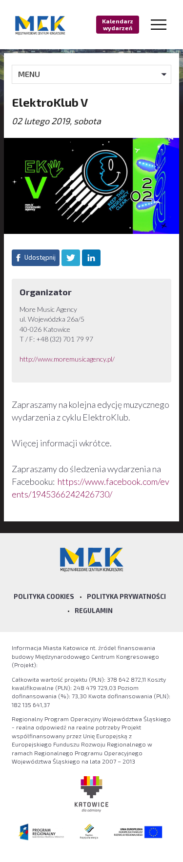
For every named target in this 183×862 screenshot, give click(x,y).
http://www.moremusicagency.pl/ (68, 359)
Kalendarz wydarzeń (117, 24)
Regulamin (94, 610)
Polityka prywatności (126, 596)
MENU (29, 73)
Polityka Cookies (44, 596)
